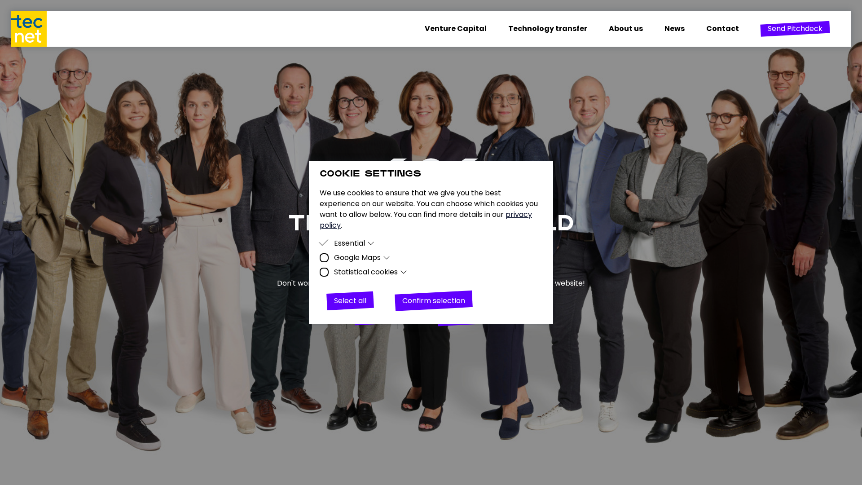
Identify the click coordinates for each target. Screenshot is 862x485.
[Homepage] (34, 29)
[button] (795, 29)
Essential (349, 243)
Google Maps (357, 257)
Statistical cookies (366, 272)
